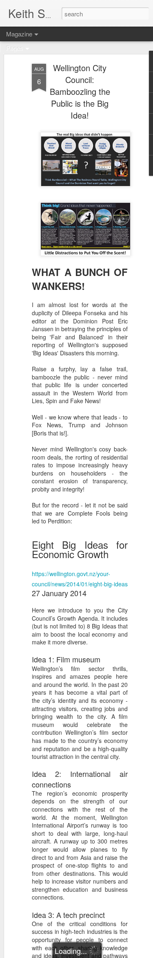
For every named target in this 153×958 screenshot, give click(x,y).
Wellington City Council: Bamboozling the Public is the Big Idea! (80, 91)
